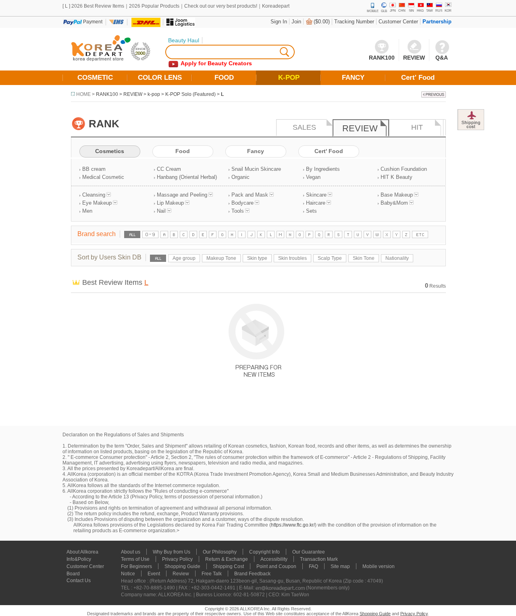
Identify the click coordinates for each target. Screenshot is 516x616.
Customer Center (398, 22)
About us (130, 552)
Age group (184, 258)
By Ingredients (323, 169)
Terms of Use (135, 559)
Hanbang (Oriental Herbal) (187, 177)
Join (296, 22)
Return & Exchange (226, 559)
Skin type (257, 258)
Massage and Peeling (182, 195)
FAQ (313, 566)
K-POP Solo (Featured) (190, 94)
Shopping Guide (182, 566)
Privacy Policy (177, 559)
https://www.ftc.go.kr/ (293, 525)
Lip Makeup (170, 203)
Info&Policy (79, 559)
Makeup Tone (221, 258)
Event (154, 574)
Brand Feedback (252, 574)
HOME (83, 94)
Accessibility (273, 559)
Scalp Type (330, 258)
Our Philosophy (220, 552)
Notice (128, 574)
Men (87, 211)
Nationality (397, 258)
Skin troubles (292, 258)
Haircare (315, 203)
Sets (311, 211)
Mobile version (378, 566)
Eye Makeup (97, 203)
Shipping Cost (228, 566)
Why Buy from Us (171, 552)
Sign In (278, 22)
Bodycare (242, 203)
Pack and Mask (249, 195)
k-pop (154, 94)
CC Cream (169, 169)
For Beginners (136, 566)
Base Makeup (397, 195)
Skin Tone (364, 258)
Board (73, 574)
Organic (240, 177)
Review (181, 574)
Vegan (313, 177)
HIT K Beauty (396, 177)
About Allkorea (82, 552)
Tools (237, 211)
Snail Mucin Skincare (256, 169)
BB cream (94, 169)
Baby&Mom (394, 203)
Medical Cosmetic (103, 177)
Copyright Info (264, 552)
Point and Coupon (276, 566)
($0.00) (322, 22)
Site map (340, 566)
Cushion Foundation (404, 169)
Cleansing (93, 195)
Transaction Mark (319, 559)
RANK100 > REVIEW (119, 94)
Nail (161, 211)
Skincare (316, 195)
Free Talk (212, 574)
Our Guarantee (308, 552)
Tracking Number (354, 22)
